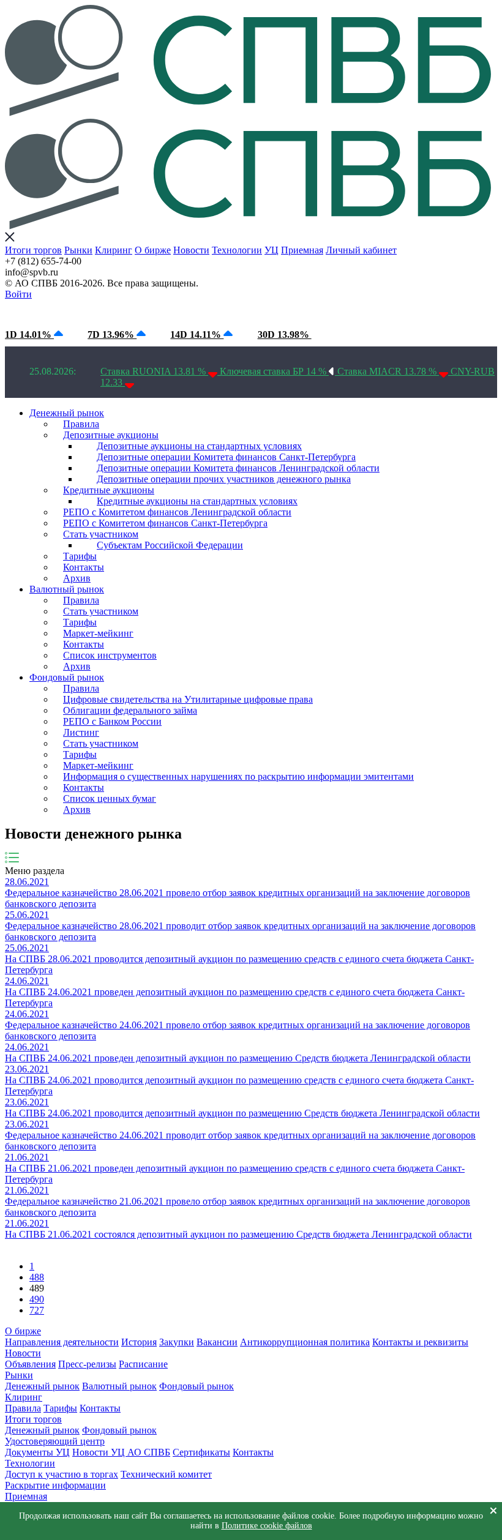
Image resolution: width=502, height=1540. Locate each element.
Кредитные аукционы (108, 490)
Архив (77, 578)
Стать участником (100, 534)
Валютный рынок (66, 589)
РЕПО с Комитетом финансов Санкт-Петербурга (165, 523)
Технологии (237, 250)
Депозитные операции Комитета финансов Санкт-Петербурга (226, 457)
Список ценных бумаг (109, 798)
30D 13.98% (285, 334)
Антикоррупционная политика (305, 1342)
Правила (81, 424)
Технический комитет (166, 1474)
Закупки (176, 1342)
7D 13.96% (112, 334)
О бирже (153, 250)
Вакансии (217, 1342)
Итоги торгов (33, 250)
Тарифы (80, 556)
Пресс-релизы (87, 1364)
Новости (191, 250)
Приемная (302, 250)
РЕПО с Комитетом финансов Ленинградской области (177, 512)
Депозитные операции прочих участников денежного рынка (224, 479)
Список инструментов (110, 655)
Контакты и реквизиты (420, 1342)
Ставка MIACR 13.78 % (388, 371)
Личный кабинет (361, 250)
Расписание (143, 1364)
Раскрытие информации (55, 1485)
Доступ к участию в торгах (61, 1474)
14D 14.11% (196, 334)
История (139, 1342)
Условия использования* (208, 311)
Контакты (83, 567)
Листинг (81, 732)
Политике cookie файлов (267, 1525)
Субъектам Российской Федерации (170, 545)
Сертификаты (201, 1452)
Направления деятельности (62, 1342)
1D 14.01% (29, 334)
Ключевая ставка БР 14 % (274, 371)
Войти (18, 294)
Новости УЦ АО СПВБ (121, 1452)
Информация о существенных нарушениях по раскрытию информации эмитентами (238, 776)
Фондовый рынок (66, 677)
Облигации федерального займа (130, 710)
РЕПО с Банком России (112, 721)
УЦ (271, 250)
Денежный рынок (66, 413)
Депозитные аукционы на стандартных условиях (199, 446)
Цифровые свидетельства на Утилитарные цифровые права (188, 699)
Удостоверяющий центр (55, 1441)
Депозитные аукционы (111, 435)
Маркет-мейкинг (98, 633)
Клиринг (113, 250)
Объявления (30, 1364)
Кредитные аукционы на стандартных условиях (197, 501)
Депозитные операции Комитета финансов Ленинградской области (238, 468)
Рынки (78, 250)
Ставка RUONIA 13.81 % (154, 371)
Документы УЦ (37, 1452)
